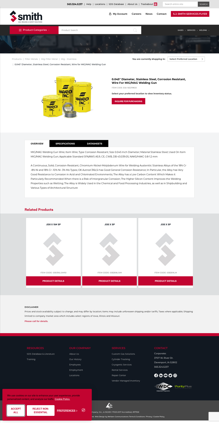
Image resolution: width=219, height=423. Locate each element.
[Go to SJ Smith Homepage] (26, 16)
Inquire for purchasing (128, 101)
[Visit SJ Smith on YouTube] (165, 375)
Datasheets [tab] (94, 143)
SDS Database (116, 4)
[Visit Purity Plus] (183, 387)
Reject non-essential (40, 410)
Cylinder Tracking (121, 359)
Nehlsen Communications (118, 417)
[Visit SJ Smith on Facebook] (156, 375)
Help (88, 4)
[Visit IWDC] (163, 387)
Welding (203, 30)
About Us (132, 4)
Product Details (53, 281)
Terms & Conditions (137, 417)
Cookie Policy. (62, 399)
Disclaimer (31, 307)
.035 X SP (109, 224)
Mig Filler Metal (49, 59)
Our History (75, 359)
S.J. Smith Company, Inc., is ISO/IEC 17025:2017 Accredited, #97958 (109, 412)
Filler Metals (31, 59)
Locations (100, 4)
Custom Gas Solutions (123, 354)
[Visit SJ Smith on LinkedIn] (161, 375)
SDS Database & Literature (41, 354)
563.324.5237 (75, 4)
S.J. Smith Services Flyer (190, 13)
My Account (120, 13)
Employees (75, 364)
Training (31, 359)
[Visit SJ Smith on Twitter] (170, 375)
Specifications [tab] (65, 143)
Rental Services (120, 370)
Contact (162, 13)
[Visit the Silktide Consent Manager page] (83, 410)
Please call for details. (36, 321)
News (149, 13)
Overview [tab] (37, 143)
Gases (180, 30)
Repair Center (119, 375)
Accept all (16, 410)
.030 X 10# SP (53, 224)
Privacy (149, 417)
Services (191, 30)
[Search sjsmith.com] (135, 30)
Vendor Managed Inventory (126, 380)
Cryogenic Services (122, 364)
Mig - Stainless (68, 59)
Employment (76, 370)
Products (17, 59)
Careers (136, 13)
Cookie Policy (158, 417)
